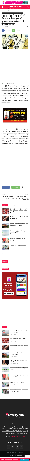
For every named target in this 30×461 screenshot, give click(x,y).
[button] (2, 7)
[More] (24, 30)
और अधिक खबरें (12, 205)
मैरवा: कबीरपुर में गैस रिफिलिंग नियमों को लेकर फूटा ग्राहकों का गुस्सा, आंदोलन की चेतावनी (19, 210)
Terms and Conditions (11, 452)
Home (3, 10)
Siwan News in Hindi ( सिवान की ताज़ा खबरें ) (15, 13)
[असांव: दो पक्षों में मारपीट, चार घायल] (5, 247)
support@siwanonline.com (18, 436)
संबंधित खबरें (4, 205)
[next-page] (5, 253)
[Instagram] (12, 446)
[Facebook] (8, 447)
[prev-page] (2, 253)
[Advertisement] (15, 66)
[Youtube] (21, 447)
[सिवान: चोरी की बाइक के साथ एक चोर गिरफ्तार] (5, 240)
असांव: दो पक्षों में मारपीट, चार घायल (18, 246)
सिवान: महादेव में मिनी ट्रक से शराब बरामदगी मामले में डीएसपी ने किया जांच (22, 198)
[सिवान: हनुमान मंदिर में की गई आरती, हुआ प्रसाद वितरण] (5, 233)
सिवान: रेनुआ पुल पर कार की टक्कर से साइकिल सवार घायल (8, 197)
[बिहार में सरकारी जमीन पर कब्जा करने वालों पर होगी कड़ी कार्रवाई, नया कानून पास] (5, 362)
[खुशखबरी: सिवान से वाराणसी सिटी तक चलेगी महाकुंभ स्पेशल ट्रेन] (5, 225)
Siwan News (8, 10)
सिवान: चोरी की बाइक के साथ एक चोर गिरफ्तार (19, 375)
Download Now (24, 459)
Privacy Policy (20, 452)
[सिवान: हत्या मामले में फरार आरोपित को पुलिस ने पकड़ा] (5, 218)
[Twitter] (17, 447)
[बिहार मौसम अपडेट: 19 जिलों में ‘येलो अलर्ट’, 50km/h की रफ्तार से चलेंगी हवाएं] (5, 333)
